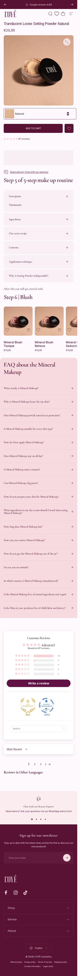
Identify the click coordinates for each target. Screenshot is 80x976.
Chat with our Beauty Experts (38, 806)
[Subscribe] (67, 857)
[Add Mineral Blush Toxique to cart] (28, 329)
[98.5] (27, 705)
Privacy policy (30, 962)
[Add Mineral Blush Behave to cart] (59, 329)
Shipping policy (60, 962)
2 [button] (34, 764)
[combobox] (40, 113)
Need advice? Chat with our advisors (29, 172)
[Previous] (5, 4)
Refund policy (16, 962)
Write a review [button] (38, 683)
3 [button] (40, 764)
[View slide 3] (41, 819)
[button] (11, 138)
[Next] (72, 4)
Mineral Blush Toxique (13, 344)
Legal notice (48, 966)
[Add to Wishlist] (69, 128)
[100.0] (46, 705)
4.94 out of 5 (48, 645)
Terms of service (45, 962)
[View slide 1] (32, 819)
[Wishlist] (57, 13)
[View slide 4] (45, 819)
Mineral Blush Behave (44, 344)
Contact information (32, 966)
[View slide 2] (36, 819)
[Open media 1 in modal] (67, 42)
